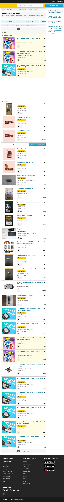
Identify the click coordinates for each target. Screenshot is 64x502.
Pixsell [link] (25, 478)
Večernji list (26, 466)
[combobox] (30, 5)
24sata (25, 461)
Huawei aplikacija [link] (49, 469)
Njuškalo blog (4, 494)
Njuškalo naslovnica (8, 5)
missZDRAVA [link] (26, 471)
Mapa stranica (6, 478)
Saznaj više (32, 25)
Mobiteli (15, 9)
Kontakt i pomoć (7, 461)
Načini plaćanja (6, 476)
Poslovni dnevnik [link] (27, 464)
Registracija (60, 1)
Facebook (4, 490)
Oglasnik (3, 9)
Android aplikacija (49, 465)
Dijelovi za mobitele (23, 9)
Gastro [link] (25, 476)
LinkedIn (18, 490)
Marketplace (9, 9)
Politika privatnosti (7, 471)
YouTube (14, 490)
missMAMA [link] (26, 469)
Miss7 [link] (24, 474)
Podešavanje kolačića (8, 474)
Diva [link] (24, 481)
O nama (5, 464)
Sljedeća (26, 29)
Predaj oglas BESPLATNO (37, 145)
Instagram (10, 490)
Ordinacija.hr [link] (26, 483)
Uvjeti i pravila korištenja (9, 469)
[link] (18, 46)
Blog (4, 481)
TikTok (7, 490)
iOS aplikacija (49, 462)
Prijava (53, 1)
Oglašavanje (6, 466)
